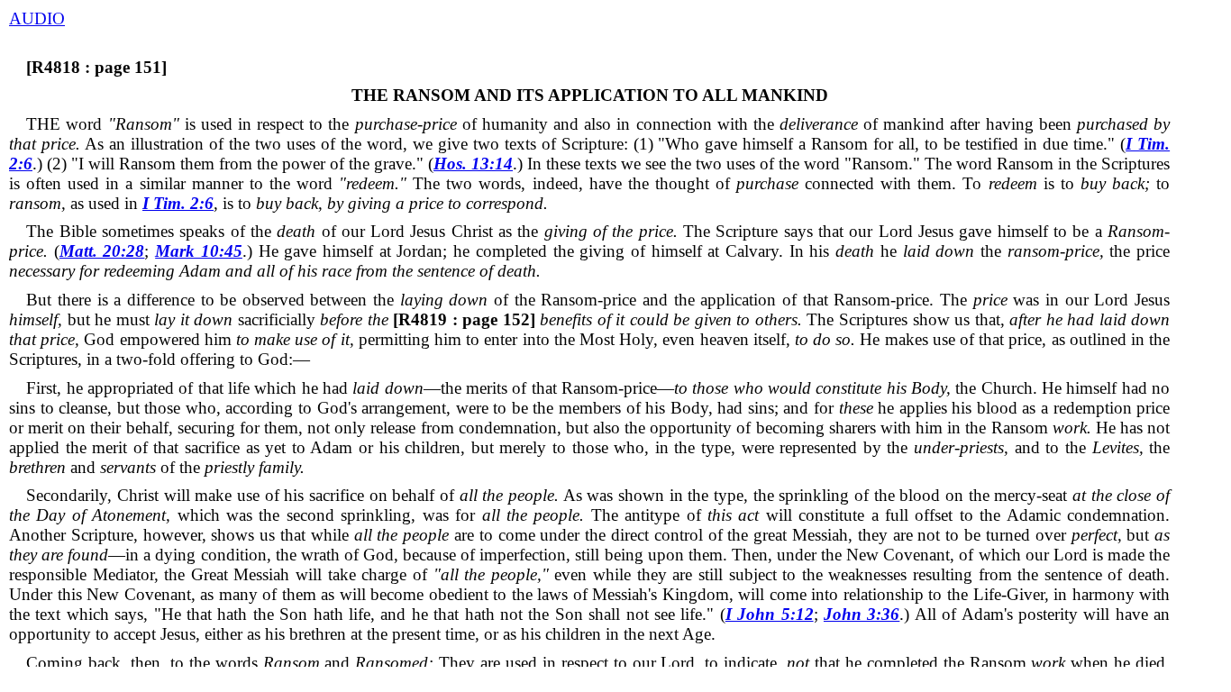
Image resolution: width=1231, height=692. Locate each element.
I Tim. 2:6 (178, 203)
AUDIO (37, 18)
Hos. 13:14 (473, 163)
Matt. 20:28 (102, 250)
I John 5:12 (769, 614)
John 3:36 (861, 614)
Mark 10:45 (198, 250)
